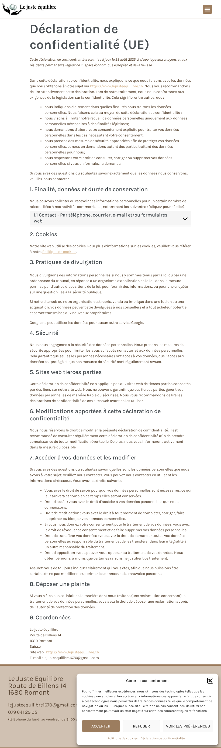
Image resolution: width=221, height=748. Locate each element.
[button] (210, 680)
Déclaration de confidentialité (162, 738)
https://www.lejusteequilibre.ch (116, 86)
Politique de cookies (123, 738)
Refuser (141, 726)
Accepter (100, 726)
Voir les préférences (188, 726)
